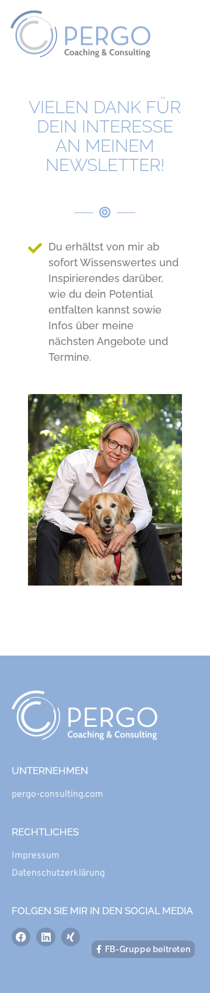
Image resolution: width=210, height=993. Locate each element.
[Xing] (70, 937)
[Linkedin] (45, 937)
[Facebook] (21, 937)
